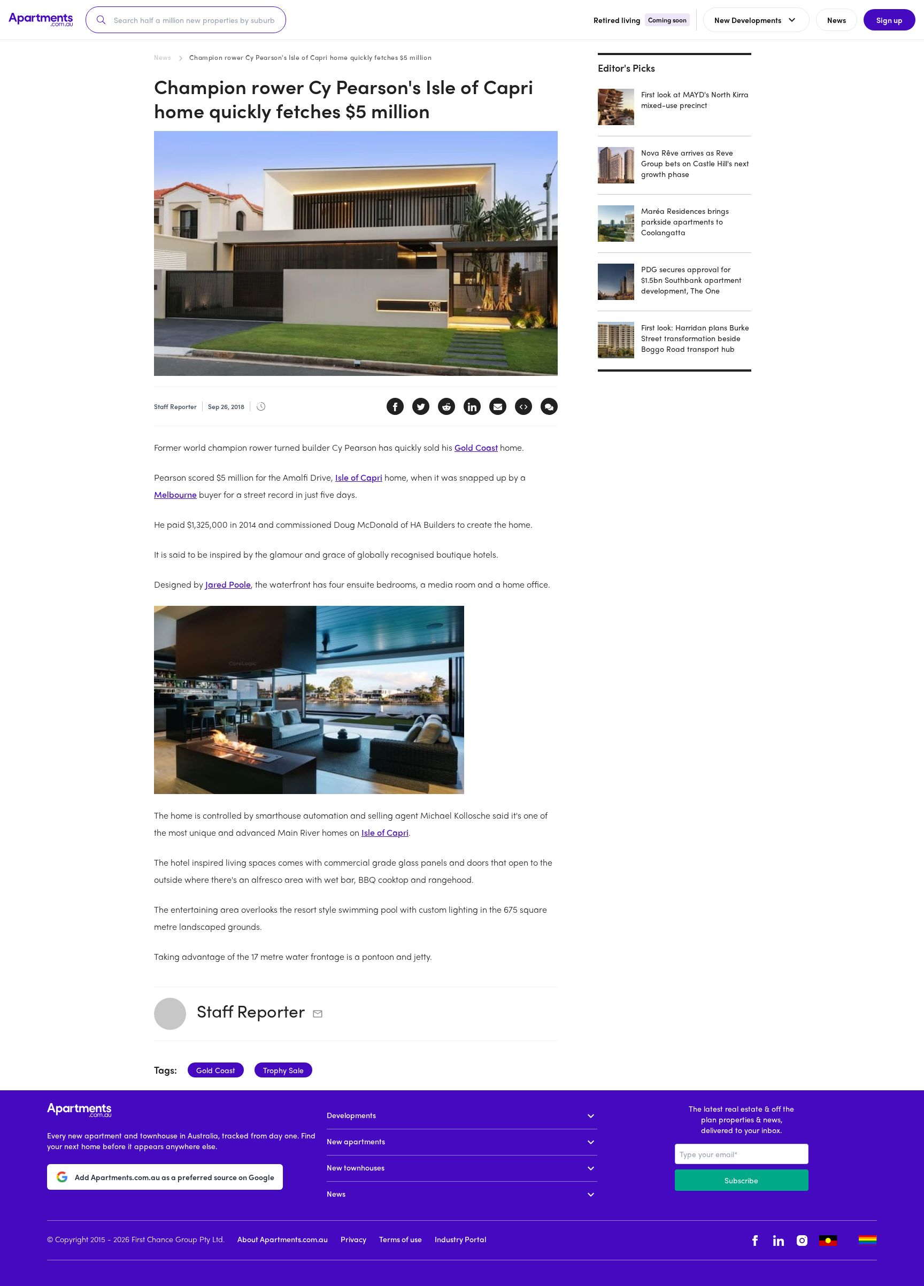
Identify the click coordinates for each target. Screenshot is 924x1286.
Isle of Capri (358, 477)
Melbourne (175, 494)
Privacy (353, 1239)
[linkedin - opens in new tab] (778, 1240)
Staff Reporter (251, 1010)
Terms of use (400, 1239)
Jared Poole (228, 584)
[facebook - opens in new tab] (755, 1240)
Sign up (889, 19)
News (162, 57)
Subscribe (741, 1180)
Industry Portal (460, 1239)
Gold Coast (476, 447)
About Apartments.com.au (282, 1239)
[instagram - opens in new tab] (802, 1240)
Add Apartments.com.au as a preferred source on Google (174, 1177)
